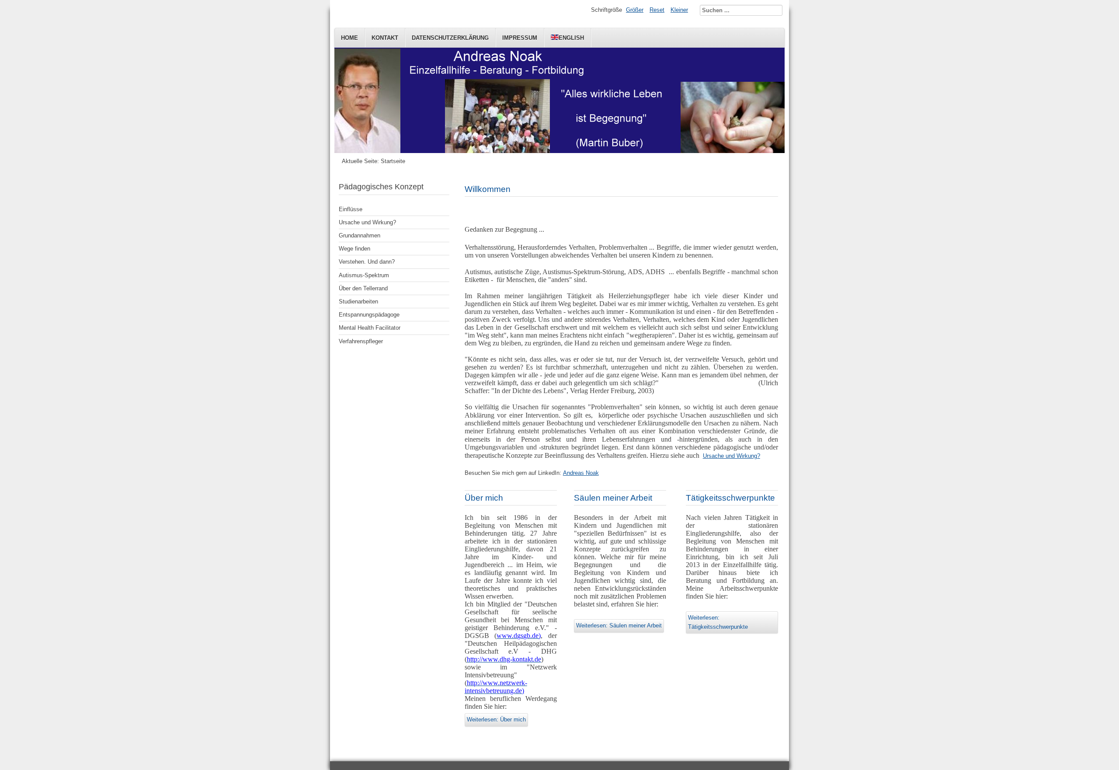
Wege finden (354, 248)
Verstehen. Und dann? (367, 261)
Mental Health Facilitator (369, 327)
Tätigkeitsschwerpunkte (730, 497)
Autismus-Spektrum (364, 275)
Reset (657, 10)
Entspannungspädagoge (369, 314)
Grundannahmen (359, 235)
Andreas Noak (581, 473)
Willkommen (488, 189)
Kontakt (385, 38)
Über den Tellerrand (363, 288)
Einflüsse (350, 209)
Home (349, 38)
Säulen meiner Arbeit (613, 497)
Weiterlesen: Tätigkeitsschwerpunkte (718, 622)
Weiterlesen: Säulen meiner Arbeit (619, 625)
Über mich (484, 497)
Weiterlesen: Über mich (496, 719)
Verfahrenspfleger (361, 341)
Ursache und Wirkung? (367, 222)
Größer (634, 10)
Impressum (519, 38)
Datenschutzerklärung (450, 38)
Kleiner (679, 10)
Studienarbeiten (358, 301)
